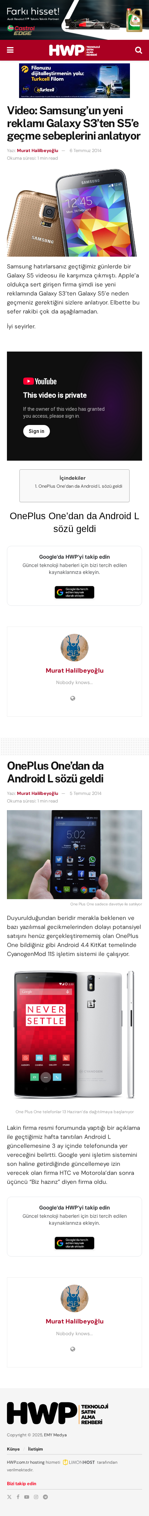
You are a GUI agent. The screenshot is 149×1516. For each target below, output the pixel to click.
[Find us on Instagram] (36, 1497)
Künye (13, 1449)
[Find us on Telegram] (45, 1497)
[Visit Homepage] (74, 50)
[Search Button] (138, 50)
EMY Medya (55, 1435)
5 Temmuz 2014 (86, 793)
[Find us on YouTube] (26, 1497)
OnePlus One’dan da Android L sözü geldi (80, 486)
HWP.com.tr (18, 1462)
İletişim (35, 1449)
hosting (37, 1462)
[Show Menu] (10, 50)
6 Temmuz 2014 (86, 150)
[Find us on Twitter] (9, 1497)
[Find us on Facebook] (18, 1497)
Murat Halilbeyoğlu (37, 150)
